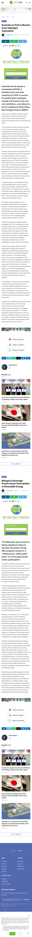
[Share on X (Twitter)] (23, 41)
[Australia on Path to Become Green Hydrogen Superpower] (16, 56)
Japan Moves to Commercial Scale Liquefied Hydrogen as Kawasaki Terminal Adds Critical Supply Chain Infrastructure (15, 453)
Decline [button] (19, 933)
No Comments (25, 34)
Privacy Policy (5, 905)
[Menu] (3, 3)
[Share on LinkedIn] (6, 41)
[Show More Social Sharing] (28, 41)
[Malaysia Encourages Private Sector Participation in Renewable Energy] (16, 512)
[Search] (29, 3)
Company (20, 858)
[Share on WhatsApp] (14, 41)
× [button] (28, 915)
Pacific (12, 16)
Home (8, 16)
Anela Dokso (10, 34)
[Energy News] (16, 2)
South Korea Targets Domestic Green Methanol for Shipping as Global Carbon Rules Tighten (16, 398)
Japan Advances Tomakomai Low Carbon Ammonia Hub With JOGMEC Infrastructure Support (14, 425)
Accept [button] (12, 933)
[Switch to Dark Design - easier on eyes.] (27, 2)
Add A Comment (16, 464)
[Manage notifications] (28, 933)
